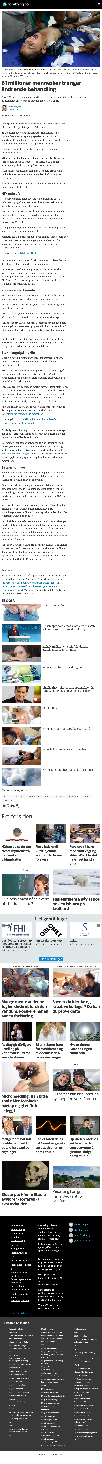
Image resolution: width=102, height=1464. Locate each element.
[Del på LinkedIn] (12, 806)
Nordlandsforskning (49, 1392)
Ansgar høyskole (16, 1329)
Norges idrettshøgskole (50, 1413)
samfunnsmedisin (32, 797)
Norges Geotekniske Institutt (53, 1396)
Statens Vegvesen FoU (82, 1368)
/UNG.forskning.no (83, 1235)
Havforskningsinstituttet (19, 1378)
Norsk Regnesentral (49, 1420)
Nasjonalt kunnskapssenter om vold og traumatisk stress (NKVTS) (52, 1354)
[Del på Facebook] (4, 806)
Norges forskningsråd (50, 1403)
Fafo (10, 1352)
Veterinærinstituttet (81, 1429)
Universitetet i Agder (82, 1398)
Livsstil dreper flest (25, 253)
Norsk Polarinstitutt (49, 1416)
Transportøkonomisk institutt (86, 1389)
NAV (10, 1422)
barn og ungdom (69, 797)
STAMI (76, 1365)
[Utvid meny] (99, 4)
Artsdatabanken (15, 1339)
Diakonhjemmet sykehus (19, 1342)
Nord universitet (47, 1389)
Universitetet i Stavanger (83, 1412)
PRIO (76, 1332)
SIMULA (77, 1346)
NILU (11, 1435)
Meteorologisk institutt (18, 1419)
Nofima (44, 1385)
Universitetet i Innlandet (83, 1405)
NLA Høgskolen (47, 1329)
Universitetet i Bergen (82, 1402)
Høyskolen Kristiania (17, 1396)
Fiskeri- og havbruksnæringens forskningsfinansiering (18, 1358)
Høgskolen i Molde (16, 1382)
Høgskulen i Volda (16, 1389)
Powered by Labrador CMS (51, 1454)
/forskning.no (81, 1230)
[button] (3, 925)
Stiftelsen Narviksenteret (83, 1372)
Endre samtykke (19, 1313)
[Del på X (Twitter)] (8, 806)
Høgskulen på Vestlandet (19, 1392)
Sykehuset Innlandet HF (83, 1379)
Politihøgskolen (80, 1329)
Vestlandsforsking (81, 1425)
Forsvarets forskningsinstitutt (21, 1364)
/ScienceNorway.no (83, 1240)
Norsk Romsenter (48, 1423)
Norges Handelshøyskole (51, 1400)
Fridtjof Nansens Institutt (19, 1371)
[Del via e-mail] (17, 806)
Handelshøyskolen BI (17, 1375)
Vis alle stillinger (51, 959)
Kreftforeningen (15, 1409)
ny (46, 797)
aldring (85, 797)
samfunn (7, 801)
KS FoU (12, 1405)
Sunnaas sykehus (80, 1375)
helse (54, 797)
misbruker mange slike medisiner (24, 414)
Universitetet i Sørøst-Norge (85, 1416)
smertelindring (11, 797)
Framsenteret (14, 1368)
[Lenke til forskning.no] (48, 3)
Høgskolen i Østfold (17, 1385)
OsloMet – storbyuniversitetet (53, 1445)
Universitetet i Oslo (81, 1409)
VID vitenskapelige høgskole (85, 1433)
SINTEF (76, 1349)
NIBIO (11, 1425)
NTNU (43, 1345)
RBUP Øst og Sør (80, 1336)
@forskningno (81, 1224)
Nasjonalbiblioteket (49, 1348)
